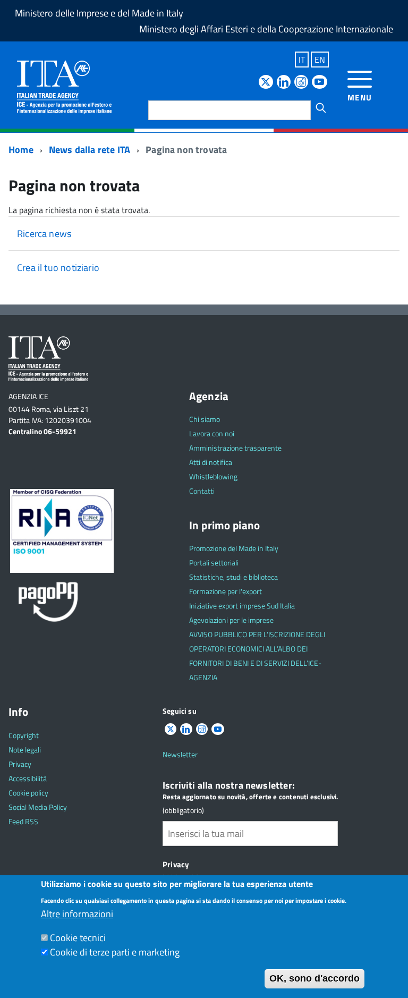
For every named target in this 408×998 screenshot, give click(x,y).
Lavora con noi (211, 433)
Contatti (202, 490)
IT (302, 59)
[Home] (64, 86)
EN (319, 59)
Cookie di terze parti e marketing (115, 952)
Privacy (19, 763)
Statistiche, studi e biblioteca (233, 576)
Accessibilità (27, 778)
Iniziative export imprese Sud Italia (242, 605)
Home (20, 149)
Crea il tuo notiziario (58, 267)
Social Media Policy (37, 807)
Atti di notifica (210, 462)
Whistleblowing (213, 476)
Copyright (23, 735)
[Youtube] (319, 82)
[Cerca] (321, 108)
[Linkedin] (284, 82)
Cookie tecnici (78, 938)
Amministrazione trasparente (235, 447)
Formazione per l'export (225, 591)
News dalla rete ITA (89, 149)
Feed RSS (23, 821)
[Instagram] (301, 82)
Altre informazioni (77, 914)
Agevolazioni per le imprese (231, 619)
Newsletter (180, 754)
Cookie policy (28, 792)
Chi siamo (204, 419)
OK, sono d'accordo (314, 978)
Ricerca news (44, 233)
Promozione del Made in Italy (233, 548)
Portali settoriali (214, 562)
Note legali (24, 749)
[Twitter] (266, 82)
